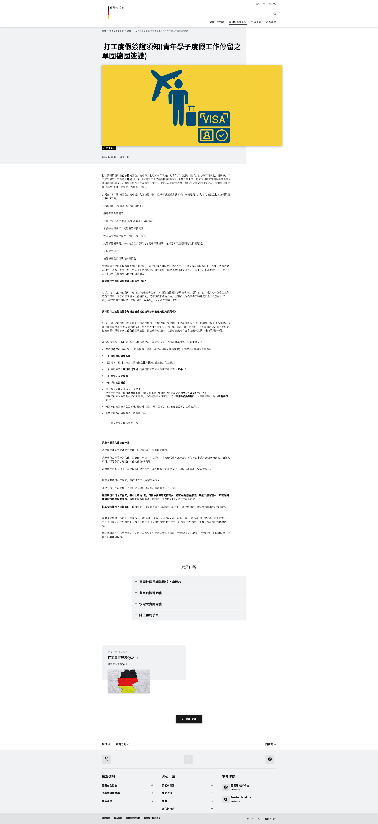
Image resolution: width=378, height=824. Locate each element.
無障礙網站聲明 (133, 818)
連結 (129, 179)
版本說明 (118, 818)
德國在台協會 (216, 22)
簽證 (129, 30)
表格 (180, 369)
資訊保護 (106, 818)
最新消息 (271, 22)
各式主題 (256, 22)
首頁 (104, 30)
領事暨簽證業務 (238, 22)
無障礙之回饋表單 (152, 818)
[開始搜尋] (274, 13)
